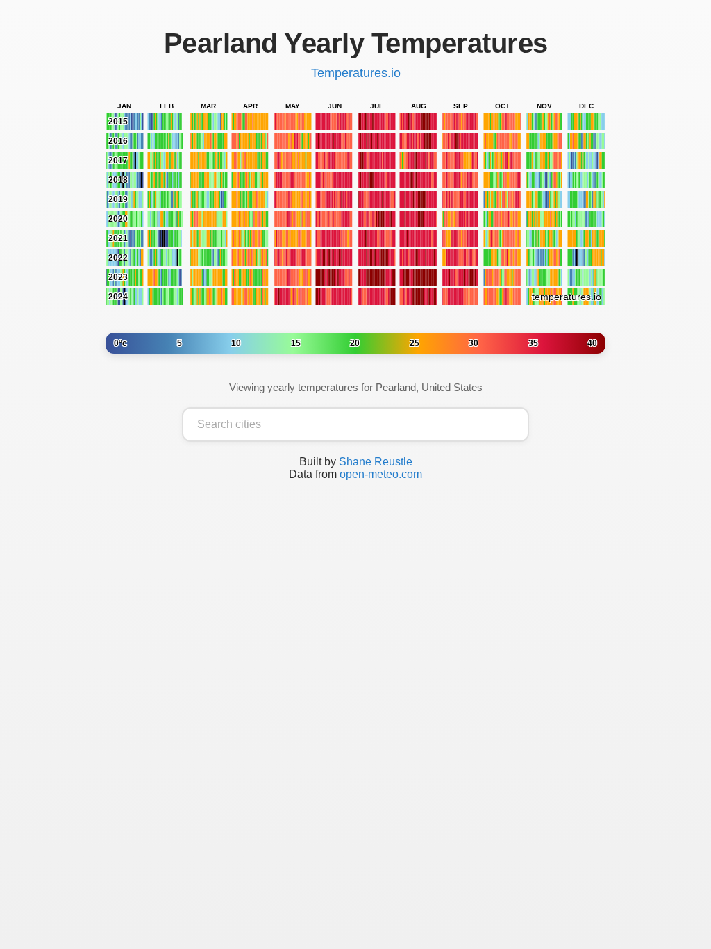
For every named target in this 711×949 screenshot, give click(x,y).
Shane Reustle (375, 462)
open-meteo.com (381, 474)
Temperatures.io (356, 73)
